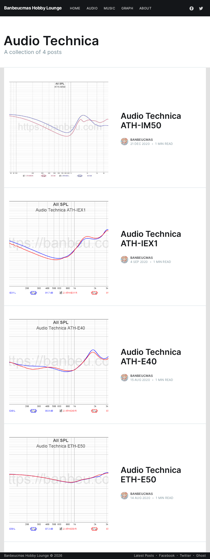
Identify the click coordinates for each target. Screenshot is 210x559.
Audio (92, 8)
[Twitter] (201, 8)
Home (75, 8)
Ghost (201, 555)
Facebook (167, 555)
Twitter (185, 555)
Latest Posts (144, 555)
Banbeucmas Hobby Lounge (33, 7)
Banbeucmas (141, 140)
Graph (127, 8)
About (145, 8)
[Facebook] (191, 8)
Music (109, 8)
